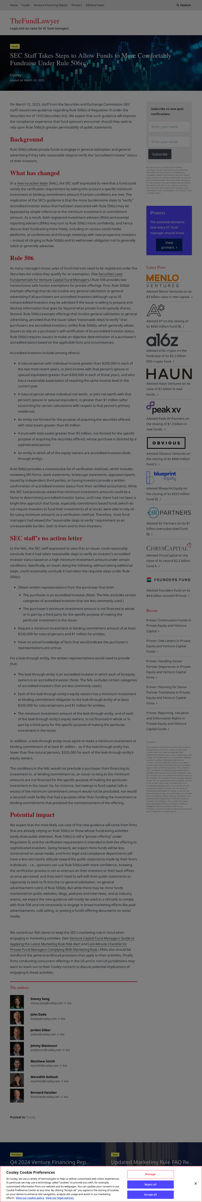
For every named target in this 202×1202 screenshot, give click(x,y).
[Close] (195, 1183)
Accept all (150, 1194)
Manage (150, 1174)
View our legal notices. (60, 1198)
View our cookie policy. (30, 1198)
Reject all (150, 1184)
